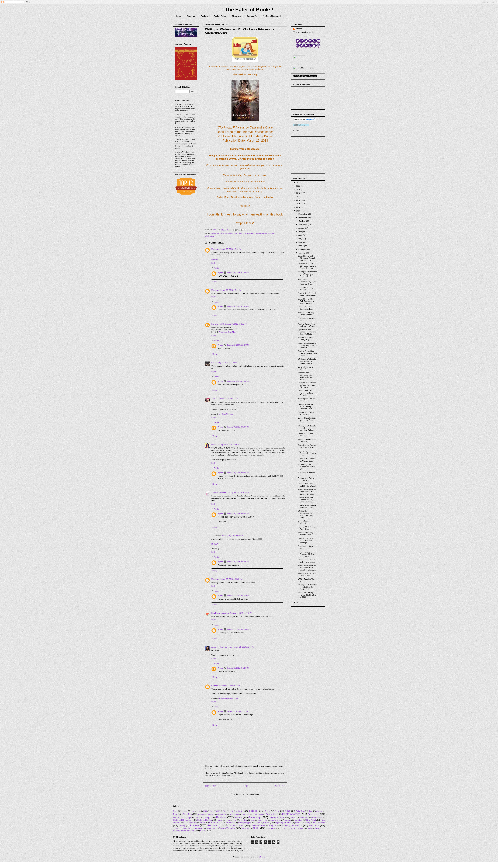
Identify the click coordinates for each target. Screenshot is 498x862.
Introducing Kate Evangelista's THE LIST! (306, 466)
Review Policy (220, 16)
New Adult (311, 820)
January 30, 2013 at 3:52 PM (238, 345)
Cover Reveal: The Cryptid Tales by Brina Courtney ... (306, 499)
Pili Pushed (230, 823)
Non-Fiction (193, 822)
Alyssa (220, 273)
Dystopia (188, 818)
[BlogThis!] (237, 230)
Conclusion (271, 814)
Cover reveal (314, 814)
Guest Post (303, 818)
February (302, 249)
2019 (298, 190)
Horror (220, 820)
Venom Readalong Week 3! (305, 368)
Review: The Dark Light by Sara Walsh (307, 485)
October (302, 221)
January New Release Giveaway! (307, 440)
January (302, 253)
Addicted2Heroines (219, 492)
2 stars (184, 811)
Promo (266, 822)
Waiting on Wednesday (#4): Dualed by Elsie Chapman (307, 361)
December (302, 214)
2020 (298, 186)
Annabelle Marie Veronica (221, 647)
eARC (203, 831)
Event (198, 817)
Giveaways (236, 16)
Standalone (314, 826)
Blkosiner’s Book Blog (227, 332)
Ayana (214, 399)
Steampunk (186, 828)
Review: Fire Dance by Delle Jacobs (307, 574)
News (184, 822)
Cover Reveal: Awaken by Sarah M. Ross (307, 446)
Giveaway (254, 817)
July (300, 232)
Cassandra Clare (217, 233)
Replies (217, 268)
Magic (253, 820)
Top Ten (282, 828)
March (301, 246)
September (303, 224)
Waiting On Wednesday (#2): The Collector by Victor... (306, 514)
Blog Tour (187, 814)
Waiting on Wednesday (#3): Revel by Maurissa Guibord (307, 428)
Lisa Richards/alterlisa (220, 613)
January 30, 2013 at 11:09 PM (231, 579)
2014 (298, 207)
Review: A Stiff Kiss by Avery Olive (307, 528)
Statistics (176, 828)
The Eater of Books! (249, 9)
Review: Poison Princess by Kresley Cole (307, 453)
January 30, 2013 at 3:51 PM (238, 306)
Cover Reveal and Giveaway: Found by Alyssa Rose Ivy (307, 266)
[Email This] (234, 230)
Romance (250, 233)
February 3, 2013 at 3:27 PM (237, 711)
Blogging (210, 814)
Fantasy (221, 817)
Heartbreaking (317, 817)
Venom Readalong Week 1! (305, 522)
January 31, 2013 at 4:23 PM (238, 629)
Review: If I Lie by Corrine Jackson (305, 308)
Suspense (198, 828)
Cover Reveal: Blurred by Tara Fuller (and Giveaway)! (307, 385)
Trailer (309, 828)
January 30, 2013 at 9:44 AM (230, 290)
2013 (298, 211)
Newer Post (210, 786)
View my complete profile (303, 32)
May (300, 239)
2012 (298, 602)
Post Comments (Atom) (250, 794)
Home (178, 16)
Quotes (297, 822)
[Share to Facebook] (242, 230)
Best (310, 811)
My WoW (214, 260)
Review (194, 825)
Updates (318, 828)
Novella (202, 823)
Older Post (280, 786)
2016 (298, 200)
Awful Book (300, 811)
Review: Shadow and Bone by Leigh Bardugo (306, 540)
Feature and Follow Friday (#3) (306, 338)
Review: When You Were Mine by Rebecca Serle (305, 406)
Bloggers (201, 814)
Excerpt (206, 817)
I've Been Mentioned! (272, 16)
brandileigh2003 (217, 324)
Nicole (213, 445)
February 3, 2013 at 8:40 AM (229, 686)
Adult (287, 811)
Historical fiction (231, 233)
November (302, 217)
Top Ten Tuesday (296, 828)
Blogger (262, 857)
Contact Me (252, 16)
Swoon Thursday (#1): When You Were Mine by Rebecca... (307, 567)
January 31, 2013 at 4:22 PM (238, 595)
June (300, 235)
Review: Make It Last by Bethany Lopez (306, 561)
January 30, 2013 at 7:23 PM (228, 445)
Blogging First (222, 814)
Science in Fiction (258, 826)
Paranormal (242, 233)
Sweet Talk (210, 828)
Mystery (288, 820)
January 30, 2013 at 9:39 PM (238, 562)
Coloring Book (258, 814)
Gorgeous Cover (276, 817)
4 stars (252, 810)
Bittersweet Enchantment (228, 698)
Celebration (246, 814)
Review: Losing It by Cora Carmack (306, 313)
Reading (307, 822)
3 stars (239, 811)
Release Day (319, 822)
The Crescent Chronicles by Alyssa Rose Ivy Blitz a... (307, 282)
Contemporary (291, 813)
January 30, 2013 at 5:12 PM (228, 399)
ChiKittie (214, 686)
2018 (298, 193)
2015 (298, 204)
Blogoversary (234, 814)
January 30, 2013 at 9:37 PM (238, 427)
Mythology (298, 820)
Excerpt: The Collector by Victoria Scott (307, 460)
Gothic (293, 817)
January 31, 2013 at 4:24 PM (238, 668)
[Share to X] (239, 230)
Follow (296, 131)
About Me (191, 16)
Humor (227, 820)
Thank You (245, 828)
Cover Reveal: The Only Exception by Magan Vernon (306, 301)
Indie (234, 820)
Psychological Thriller (283, 823)
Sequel (272, 826)
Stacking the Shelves (292, 826)
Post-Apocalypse (244, 823)
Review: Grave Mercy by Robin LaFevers (307, 325)
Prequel (258, 822)
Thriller (256, 828)
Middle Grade (262, 820)
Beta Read (319, 811)
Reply (213, 263)
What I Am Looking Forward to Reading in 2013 (307, 595)
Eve (212, 363)
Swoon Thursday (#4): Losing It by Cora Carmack (307, 345)
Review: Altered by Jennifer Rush (305, 533)
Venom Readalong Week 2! (305, 435)
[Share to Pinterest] (244, 230)
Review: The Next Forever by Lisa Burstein (305, 393)
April (300, 242)
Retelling (182, 826)
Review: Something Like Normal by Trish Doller (307, 353)
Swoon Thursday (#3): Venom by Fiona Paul (307, 420)
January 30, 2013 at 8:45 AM (230, 249)
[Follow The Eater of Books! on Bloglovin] (304, 121)
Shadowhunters (261, 233)
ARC (277, 811)
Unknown (215, 249)
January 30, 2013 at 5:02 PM (226, 363)
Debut (176, 817)
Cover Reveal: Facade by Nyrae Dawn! (307, 506)
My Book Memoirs (226, 414)
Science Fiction (237, 826)
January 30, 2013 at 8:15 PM (238, 492)
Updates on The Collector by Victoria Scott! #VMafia (307, 332)
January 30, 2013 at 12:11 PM (236, 324)
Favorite (238, 817)
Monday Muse (275, 820)
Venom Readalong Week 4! (305, 288)
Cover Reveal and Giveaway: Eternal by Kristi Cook (306, 258)
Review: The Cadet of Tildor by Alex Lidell (307, 294)
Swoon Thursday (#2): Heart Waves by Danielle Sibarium (307, 491)
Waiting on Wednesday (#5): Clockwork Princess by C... (307, 274)
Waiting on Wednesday (183, 831)
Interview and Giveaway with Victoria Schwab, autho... (305, 376)
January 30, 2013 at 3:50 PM (238, 273)
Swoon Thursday (227, 828)
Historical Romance (182, 820)
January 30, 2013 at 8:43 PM (233, 536)
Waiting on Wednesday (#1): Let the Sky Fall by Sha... (307, 587)
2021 (298, 182)
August (301, 228)
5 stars (267, 811)
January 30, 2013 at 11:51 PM (241, 613)
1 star (175, 811)
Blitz (175, 814)
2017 (298, 197)
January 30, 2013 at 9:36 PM (238, 381)
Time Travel (270, 828)
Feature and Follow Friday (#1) (306, 479)
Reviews (204, 16)
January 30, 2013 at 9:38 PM (238, 473)
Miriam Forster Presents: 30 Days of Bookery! (306, 554)
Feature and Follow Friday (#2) (306, 413)
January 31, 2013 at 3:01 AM (243, 647)
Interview (243, 820)
